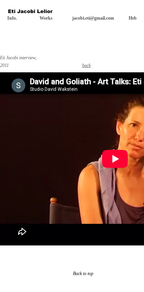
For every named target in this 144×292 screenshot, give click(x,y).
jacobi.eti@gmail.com (93, 18)
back (86, 65)
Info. (12, 18)
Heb (133, 18)
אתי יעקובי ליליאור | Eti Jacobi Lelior (30, 12)
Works (46, 18)
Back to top (83, 273)
